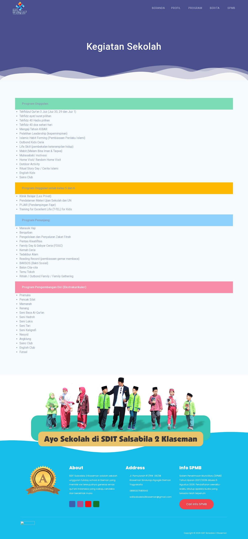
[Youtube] (88, 504)
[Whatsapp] (96, 504)
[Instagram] (80, 504)
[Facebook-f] (72, 504)
